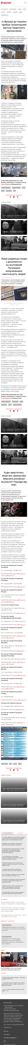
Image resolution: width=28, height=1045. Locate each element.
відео (20, 12)
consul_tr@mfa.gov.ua (7, 724)
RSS (5, 1041)
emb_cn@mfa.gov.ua (19, 662)
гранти (3, 12)
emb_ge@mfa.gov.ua (19, 613)
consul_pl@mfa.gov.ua (19, 700)
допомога (8, 190)
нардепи (15, 12)
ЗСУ (14, 190)
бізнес (19, 9)
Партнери (6, 1034)
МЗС (10, 763)
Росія (9, 404)
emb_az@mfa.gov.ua (19, 624)
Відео (2, 950)
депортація (4, 763)
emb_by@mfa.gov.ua (19, 600)
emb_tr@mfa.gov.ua (19, 722)
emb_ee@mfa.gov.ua (19, 573)
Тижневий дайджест (10, 1037)
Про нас (6, 1031)
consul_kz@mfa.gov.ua (7, 637)
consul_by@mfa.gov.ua (7, 601)
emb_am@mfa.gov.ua (19, 675)
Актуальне (4, 899)
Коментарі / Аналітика (7, 921)
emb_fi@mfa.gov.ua (18, 651)
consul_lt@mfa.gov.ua (7, 688)
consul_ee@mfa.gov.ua (7, 575)
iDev (11, 1027)
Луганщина (15, 401)
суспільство (4, 9)
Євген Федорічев (7, 936)
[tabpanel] (14, 866)
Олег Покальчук (6, 925)
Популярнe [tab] (20, 833)
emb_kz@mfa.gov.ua (19, 636)
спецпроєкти (4, 15)
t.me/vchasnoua (6, 184)
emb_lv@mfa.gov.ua (19, 586)
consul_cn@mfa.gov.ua (7, 664)
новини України (16, 187)
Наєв (23, 187)
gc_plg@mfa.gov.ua (18, 709)
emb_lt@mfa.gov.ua (19, 686)
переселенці (13, 9)
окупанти (4, 404)
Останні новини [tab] (7, 833)
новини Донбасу (6, 187)
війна (24, 9)
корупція (9, 12)
